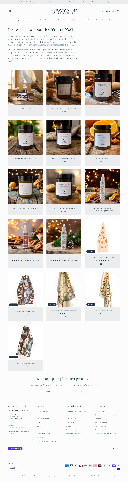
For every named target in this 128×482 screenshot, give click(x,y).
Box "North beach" (25, 108)
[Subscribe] (81, 391)
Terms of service (84, 476)
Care (38, 422)
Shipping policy (95, 476)
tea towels (40, 437)
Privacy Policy (71, 430)
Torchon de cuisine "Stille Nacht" (25, 363)
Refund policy (61, 476)
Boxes (39, 426)
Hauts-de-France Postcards (47, 441)
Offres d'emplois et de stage (105, 415)
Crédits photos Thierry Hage (105, 434)
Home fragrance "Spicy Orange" (102, 208)
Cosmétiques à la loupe (103, 426)
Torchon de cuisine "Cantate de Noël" (25, 311)
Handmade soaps (43, 411)
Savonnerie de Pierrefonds (35, 476)
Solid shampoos (43, 415)
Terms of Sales (71, 419)
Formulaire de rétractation (76, 411)
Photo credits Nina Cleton (104, 430)
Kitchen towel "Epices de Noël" (103, 310)
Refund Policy (71, 426)
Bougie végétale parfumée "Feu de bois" (64, 158)
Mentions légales (72, 415)
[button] (10, 11)
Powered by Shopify (49, 476)
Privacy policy (72, 476)
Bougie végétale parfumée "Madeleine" (64, 208)
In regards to (100, 411)
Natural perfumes (43, 419)
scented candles (43, 430)
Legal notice (116, 476)
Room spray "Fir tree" (64, 258)
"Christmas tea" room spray (25, 258)
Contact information (113, 478)
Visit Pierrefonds (101, 422)
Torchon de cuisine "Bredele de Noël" (103, 258)
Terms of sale (107, 476)
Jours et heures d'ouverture (17, 428)
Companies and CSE (102, 419)
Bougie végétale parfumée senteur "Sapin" (25, 158)
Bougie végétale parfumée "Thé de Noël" (64, 108)
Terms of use (70, 422)
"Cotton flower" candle (103, 108)
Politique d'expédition (74, 434)
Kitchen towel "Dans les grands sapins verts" (64, 310)
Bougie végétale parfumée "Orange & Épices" (25, 208)
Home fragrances (43, 434)
